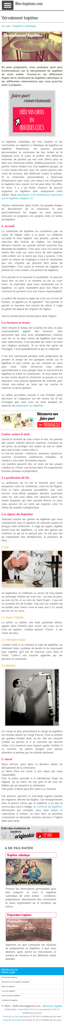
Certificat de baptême (10, 1000)
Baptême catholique (24, 26)
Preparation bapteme (19, 915)
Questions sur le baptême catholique (16, 982)
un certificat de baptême (47, 806)
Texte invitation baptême (11, 995)
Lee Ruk (14, 1016)
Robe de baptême (8, 986)
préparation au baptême (29, 405)
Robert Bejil (16, 1020)
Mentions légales (52, 1006)
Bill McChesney (32, 1009)
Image (20, 1009)
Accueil (6, 26)
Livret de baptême (8, 991)
